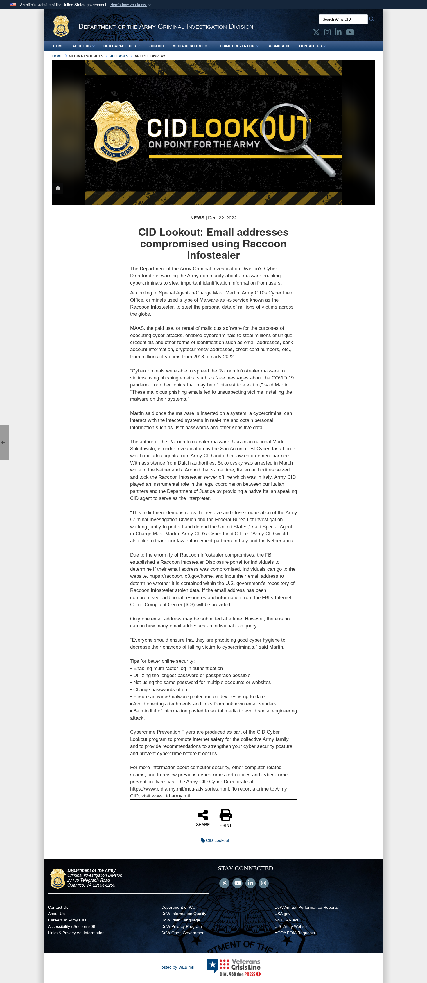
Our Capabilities (119, 45)
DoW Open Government (183, 932)
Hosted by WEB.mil (176, 967)
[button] (131, 5)
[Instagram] (264, 883)
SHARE (203, 824)
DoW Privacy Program (181, 926)
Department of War (178, 907)
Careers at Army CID (67, 920)
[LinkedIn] (250, 883)
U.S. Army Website (291, 926)
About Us (81, 45)
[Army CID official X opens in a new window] (316, 33)
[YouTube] (237, 883)
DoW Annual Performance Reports (306, 907)
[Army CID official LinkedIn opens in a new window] (338, 33)
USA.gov (282, 913)
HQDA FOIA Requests (294, 932)
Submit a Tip (279, 45)
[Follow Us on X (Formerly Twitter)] (224, 883)
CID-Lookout (217, 840)
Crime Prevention (237, 45)
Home (58, 45)
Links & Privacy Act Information (76, 932)
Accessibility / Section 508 (71, 926)
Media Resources (190, 45)
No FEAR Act (286, 920)
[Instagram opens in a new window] (327, 33)
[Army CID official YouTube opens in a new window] (350, 33)
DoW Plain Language (180, 920)
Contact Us (310, 45)
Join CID (156, 45)
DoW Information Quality (183, 913)
